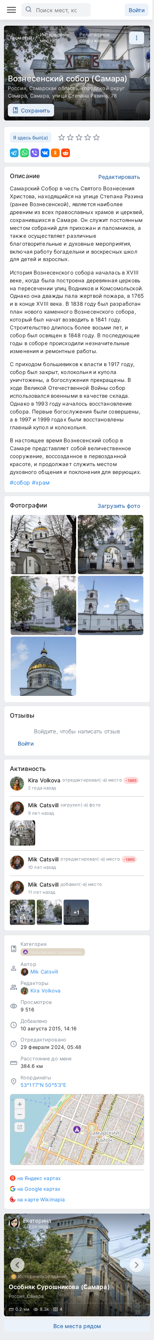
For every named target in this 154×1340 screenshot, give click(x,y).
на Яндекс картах (39, 1178)
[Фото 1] (22, 833)
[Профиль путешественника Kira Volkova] (17, 783)
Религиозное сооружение (94, 37)
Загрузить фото (119, 505)
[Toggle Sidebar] (11, 10)
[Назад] (17, 1265)
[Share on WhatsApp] (24, 152)
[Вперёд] (136, 1265)
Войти (137, 10)
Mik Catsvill (43, 805)
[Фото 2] (49, 912)
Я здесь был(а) (30, 138)
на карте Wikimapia (41, 1200)
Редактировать (119, 176)
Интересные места (54, 37)
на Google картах (38, 1189)
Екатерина (37, 1220)
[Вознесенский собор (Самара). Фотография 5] (43, 666)
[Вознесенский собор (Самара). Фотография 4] (110, 605)
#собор (20, 482)
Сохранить (35, 110)
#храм (41, 482)
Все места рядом (77, 1326)
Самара (39, 96)
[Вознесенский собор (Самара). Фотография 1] (43, 544)
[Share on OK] (55, 152)
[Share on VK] (45, 152)
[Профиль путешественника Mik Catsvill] (17, 808)
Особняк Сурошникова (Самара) (59, 1287)
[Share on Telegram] (14, 152)
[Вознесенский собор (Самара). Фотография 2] (110, 544)
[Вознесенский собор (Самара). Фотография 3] (43, 605)
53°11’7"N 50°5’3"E (43, 1085)
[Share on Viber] (34, 152)
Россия (17, 88)
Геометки (21, 38)
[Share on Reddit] (65, 152)
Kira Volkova (44, 780)
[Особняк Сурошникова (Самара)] (77, 1265)
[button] (134, 38)
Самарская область (53, 88)
